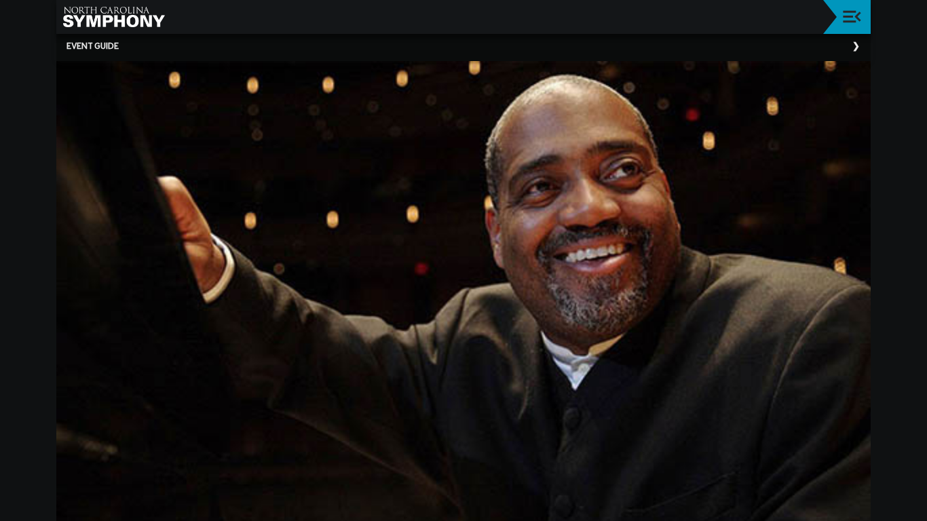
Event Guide (93, 46)
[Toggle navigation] (852, 16)
